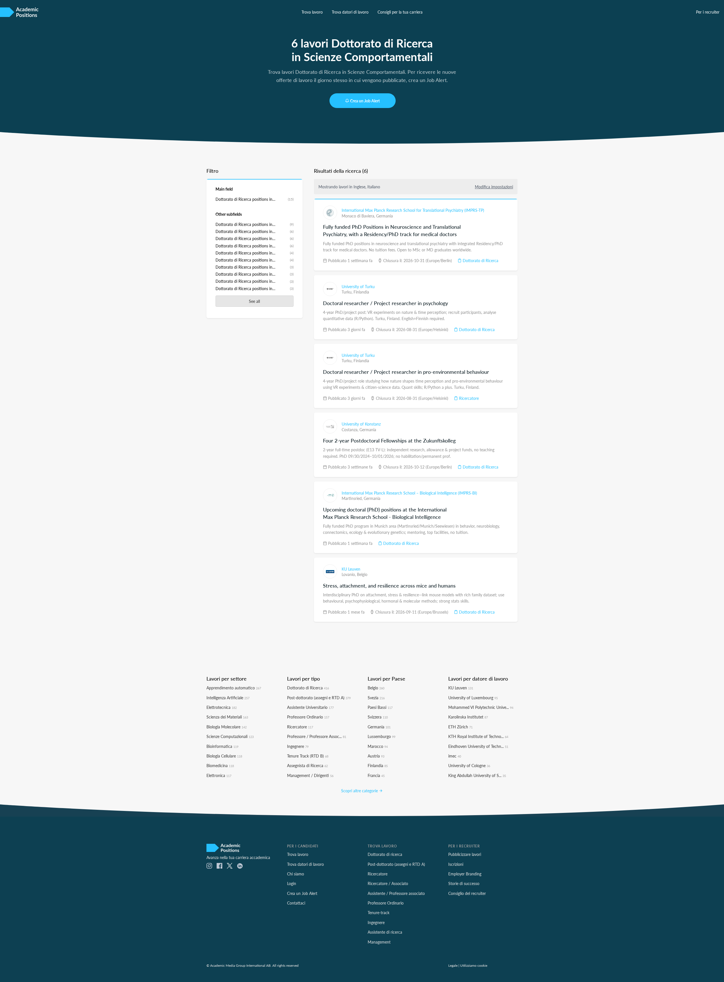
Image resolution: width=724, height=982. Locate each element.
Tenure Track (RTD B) (307, 756)
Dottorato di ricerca (385, 854)
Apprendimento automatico (233, 687)
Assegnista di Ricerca (307, 765)
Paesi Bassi (380, 707)
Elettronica (218, 775)
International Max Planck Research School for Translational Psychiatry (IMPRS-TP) (413, 210)
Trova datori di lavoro (350, 12)
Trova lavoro (312, 12)
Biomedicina (220, 765)
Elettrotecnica (221, 707)
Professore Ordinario (308, 717)
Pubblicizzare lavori (464, 854)
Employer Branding (464, 874)
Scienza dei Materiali (227, 717)
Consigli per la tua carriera (400, 12)
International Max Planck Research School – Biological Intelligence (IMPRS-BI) (409, 493)
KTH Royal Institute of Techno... (478, 736)
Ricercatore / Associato (388, 883)
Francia (376, 775)
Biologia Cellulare (224, 756)
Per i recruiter (707, 12)
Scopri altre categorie (360, 790)
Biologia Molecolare (226, 727)
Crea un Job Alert (365, 100)
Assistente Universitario (310, 707)
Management (379, 942)
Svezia (376, 697)
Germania (384, 216)
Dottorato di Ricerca (480, 260)
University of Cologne (469, 765)
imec (454, 756)
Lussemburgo (381, 736)
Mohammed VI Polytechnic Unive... (480, 707)
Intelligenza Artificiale (227, 697)
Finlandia (361, 292)
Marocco (378, 746)
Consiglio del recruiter (467, 893)
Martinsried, (353, 498)
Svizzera (378, 717)
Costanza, (350, 429)
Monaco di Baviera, (359, 216)
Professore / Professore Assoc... (316, 736)
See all (254, 301)
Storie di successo (463, 883)
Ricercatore (468, 398)
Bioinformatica (222, 746)
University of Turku (358, 286)
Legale (453, 965)
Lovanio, (349, 574)
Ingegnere (298, 746)
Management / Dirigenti (310, 775)
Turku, (348, 292)
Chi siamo (295, 874)
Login (291, 883)
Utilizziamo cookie (473, 965)
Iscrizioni (455, 864)
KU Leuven (351, 569)
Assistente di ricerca (385, 932)
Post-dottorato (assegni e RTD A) (319, 697)
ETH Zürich (460, 727)
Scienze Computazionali (230, 736)
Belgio (362, 574)
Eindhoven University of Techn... (478, 746)
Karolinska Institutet (468, 717)
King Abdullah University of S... (477, 775)
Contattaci (296, 903)
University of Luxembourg (473, 697)
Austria (376, 756)
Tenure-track (378, 912)
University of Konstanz (361, 424)
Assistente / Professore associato (396, 893)
